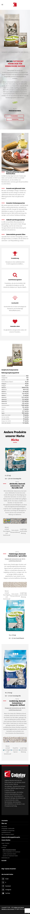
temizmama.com (5, 857)
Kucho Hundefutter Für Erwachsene (11, 852)
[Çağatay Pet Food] (15, 5)
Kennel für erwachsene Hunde (10, 855)
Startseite (5, 820)
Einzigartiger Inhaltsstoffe (8, 828)
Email (6, 879)
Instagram (8, 889)
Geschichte (4, 826)
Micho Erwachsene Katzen (9, 850)
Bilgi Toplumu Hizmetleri (9, 869)
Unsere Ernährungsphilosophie (11, 837)
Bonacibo (5, 845)
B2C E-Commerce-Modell (8, 834)
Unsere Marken (6, 840)
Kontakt (4, 860)
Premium (4, 847)
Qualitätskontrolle (6, 832)
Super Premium (5, 843)
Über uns (4, 823)
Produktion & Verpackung (8, 830)
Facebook (8, 886)
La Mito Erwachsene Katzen (9, 854)
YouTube (7, 893)
